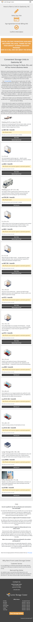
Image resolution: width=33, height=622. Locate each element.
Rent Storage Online (16, 613)
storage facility (8, 81)
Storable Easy (28, 618)
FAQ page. (30, 552)
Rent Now (16, 137)
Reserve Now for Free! (16, 139)
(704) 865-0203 (16, 589)
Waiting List (16, 205)
